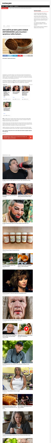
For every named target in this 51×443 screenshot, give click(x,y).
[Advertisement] (18, 18)
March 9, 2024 (6, 36)
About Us (11, 6)
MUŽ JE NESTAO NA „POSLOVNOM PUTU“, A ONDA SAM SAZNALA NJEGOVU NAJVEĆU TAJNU (41, 20)
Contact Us (16, 6)
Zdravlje (6, 6)
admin (10, 36)
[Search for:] (43, 8)
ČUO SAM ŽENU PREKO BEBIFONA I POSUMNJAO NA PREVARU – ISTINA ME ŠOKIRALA (40, 23)
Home (3, 6)
